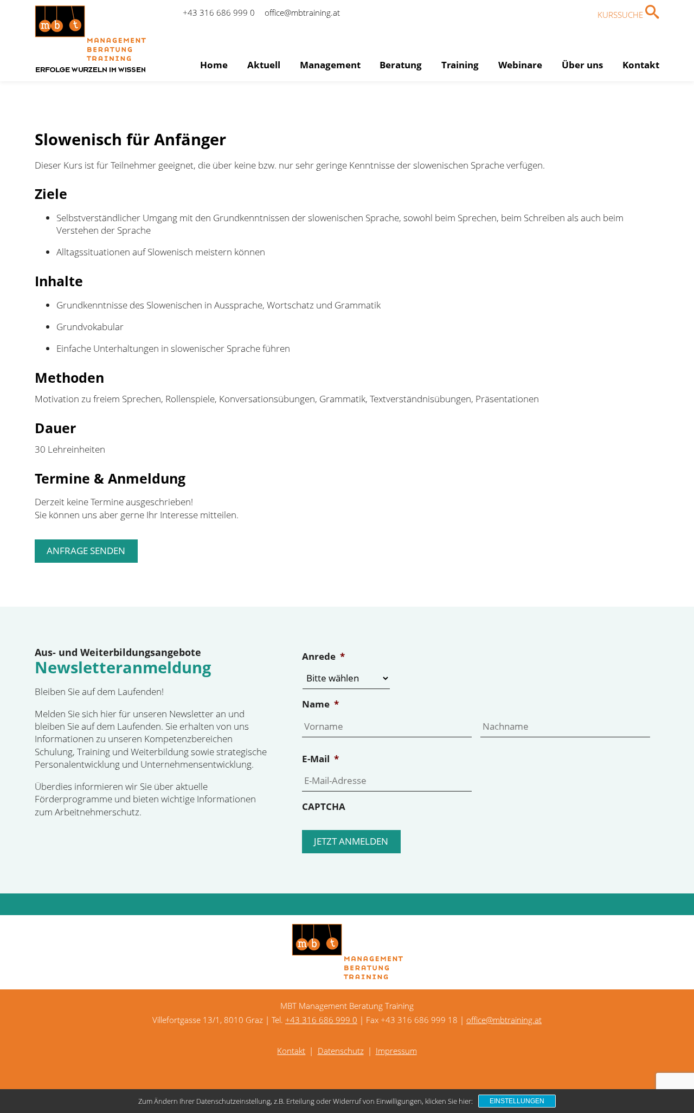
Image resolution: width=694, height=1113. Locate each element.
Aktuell (263, 65)
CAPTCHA (323, 807)
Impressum (396, 1050)
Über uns (582, 65)
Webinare (520, 65)
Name (320, 704)
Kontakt (640, 65)
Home (214, 65)
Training (460, 65)
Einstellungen (517, 1101)
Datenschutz (341, 1050)
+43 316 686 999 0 (219, 12)
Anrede (323, 656)
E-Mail (320, 759)
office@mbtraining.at (302, 12)
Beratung (401, 65)
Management (330, 65)
